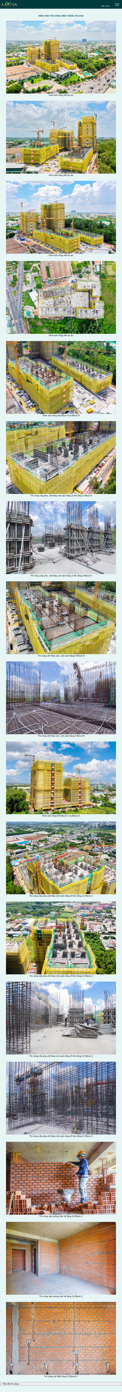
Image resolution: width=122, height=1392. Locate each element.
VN (102, 6)
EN (107, 6)
